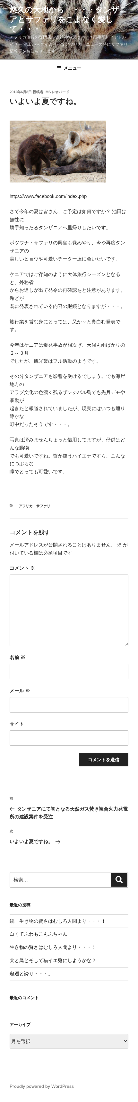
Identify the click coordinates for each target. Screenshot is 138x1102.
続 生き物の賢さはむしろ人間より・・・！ (58, 921)
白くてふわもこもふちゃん (38, 934)
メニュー (73, 68)
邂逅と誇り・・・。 (31, 973)
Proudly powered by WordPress (42, 1086)
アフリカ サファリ (34, 506)
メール (20, 690)
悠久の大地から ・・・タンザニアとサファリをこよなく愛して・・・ (68, 19)
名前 (17, 657)
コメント (22, 568)
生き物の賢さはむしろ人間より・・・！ (53, 947)
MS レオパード (57, 92)
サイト (17, 723)
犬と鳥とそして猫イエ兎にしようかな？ (53, 960)
